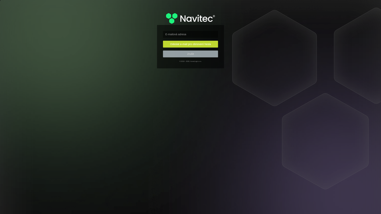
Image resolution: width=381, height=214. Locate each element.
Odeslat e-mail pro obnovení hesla (190, 44)
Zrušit (190, 53)
